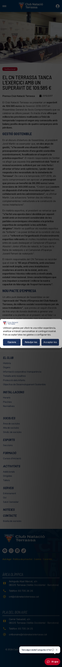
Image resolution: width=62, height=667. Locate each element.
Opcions (12, 342)
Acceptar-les (50, 342)
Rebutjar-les (31, 342)
